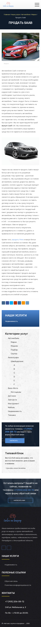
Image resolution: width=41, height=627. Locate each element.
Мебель (11, 407)
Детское (12, 396)
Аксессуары (13, 357)
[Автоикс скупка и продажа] (8, 4)
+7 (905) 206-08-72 (24, 490)
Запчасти (12, 400)
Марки (6, 63)
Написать (14, 440)
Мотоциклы (16, 392)
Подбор (14, 350)
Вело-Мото (13, 388)
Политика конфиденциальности (18, 585)
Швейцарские (17, 361)
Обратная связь (11, 581)
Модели (14, 346)
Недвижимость (11, 321)
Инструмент (13, 403)
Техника (12, 415)
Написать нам (19, 500)
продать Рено (18, 239)
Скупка (14, 353)
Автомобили (13, 338)
